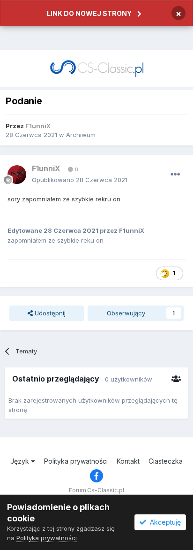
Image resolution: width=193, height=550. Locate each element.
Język (20, 461)
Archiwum (81, 134)
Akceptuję (163, 522)
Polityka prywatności (76, 461)
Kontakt (128, 461)
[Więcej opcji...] (175, 174)
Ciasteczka (165, 461)
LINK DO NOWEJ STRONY (89, 13)
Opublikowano (79, 179)
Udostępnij (49, 313)
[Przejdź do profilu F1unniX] (16, 174)
